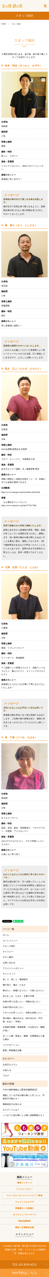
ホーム (6, 935)
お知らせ (7, 1070)
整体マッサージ (24, 1183)
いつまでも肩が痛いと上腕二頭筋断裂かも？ (24, 1115)
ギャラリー (8, 952)
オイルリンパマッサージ (24, 1214)
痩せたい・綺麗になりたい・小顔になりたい (24, 990)
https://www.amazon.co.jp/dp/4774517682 (18, 505)
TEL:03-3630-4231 (24, 1264)
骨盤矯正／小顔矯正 (24, 1208)
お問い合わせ (9, 963)
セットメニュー (10, 940)
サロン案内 (8, 957)
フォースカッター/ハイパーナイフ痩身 (25, 1195)
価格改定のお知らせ (12, 1104)
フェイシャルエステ (24, 1202)
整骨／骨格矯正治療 (12, 1050)
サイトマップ (9, 974)
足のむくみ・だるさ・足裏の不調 (18, 996)
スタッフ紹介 (9, 946)
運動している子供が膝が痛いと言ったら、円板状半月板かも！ (24, 1097)
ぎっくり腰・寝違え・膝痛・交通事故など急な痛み (24, 1037)
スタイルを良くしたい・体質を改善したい (22, 1012)
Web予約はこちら (24, 1273)
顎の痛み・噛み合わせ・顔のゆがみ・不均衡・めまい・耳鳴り (22, 1020)
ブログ (6, 1076)
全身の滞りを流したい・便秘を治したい (21, 1001)
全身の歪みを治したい (13, 1007)
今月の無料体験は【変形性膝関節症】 (20, 1090)
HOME (3, 24)
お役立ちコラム (10, 1064)
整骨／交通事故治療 (24, 1227)
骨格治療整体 (24, 1221)
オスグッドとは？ (11, 1110)
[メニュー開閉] (45, 6)
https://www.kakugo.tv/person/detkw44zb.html (20, 492)
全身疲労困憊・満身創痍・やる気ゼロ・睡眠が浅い (24, 1029)
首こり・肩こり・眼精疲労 (15, 979)
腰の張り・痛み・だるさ (14, 985)
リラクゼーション (11, 1045)
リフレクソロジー (24, 1189)
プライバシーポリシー (13, 968)
